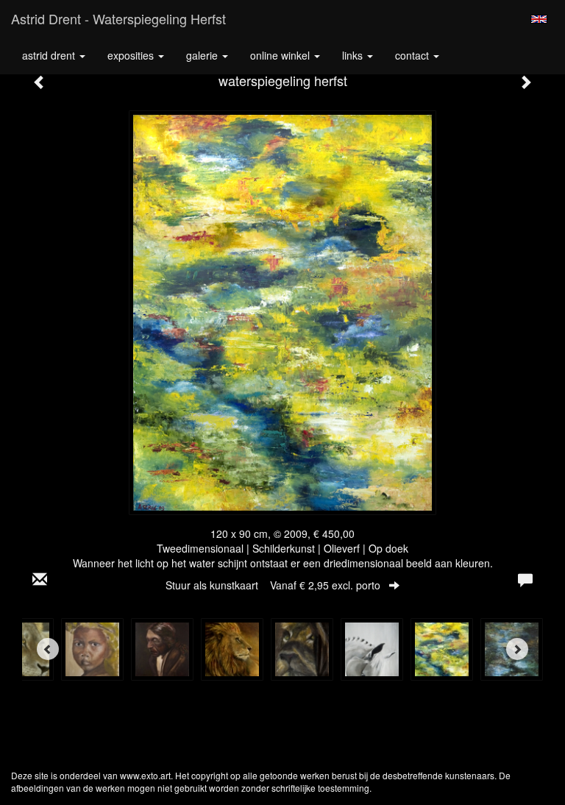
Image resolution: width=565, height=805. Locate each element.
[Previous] (48, 649)
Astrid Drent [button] (50, 55)
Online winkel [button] (281, 55)
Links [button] (354, 55)
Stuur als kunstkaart (273, 585)
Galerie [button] (203, 55)
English (538, 19)
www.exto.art (145, 775)
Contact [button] (413, 55)
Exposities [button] (132, 55)
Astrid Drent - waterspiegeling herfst (118, 18)
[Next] (517, 649)
